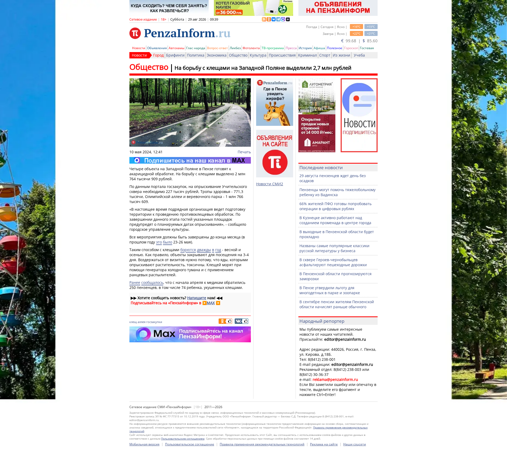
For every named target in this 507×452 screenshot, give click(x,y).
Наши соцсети (354, 444)
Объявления (157, 48)
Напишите (196, 297)
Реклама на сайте (324, 444)
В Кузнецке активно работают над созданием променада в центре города (335, 220)
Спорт (324, 55)
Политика (195, 55)
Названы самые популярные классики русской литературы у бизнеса (334, 248)
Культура (258, 55)
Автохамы (176, 48)
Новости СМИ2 (269, 183)
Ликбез (235, 48)
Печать (244, 151)
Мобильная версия (144, 444)
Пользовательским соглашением (182, 438)
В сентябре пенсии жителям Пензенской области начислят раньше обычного (336, 304)
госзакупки (154, 322)
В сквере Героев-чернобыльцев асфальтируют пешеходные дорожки (333, 262)
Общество (238, 55)
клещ (133, 322)
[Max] (190, 160)
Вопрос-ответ (217, 48)
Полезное (334, 48)
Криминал (307, 55)
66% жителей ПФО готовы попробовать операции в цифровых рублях (335, 206)
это (159, 242)
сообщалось (152, 282)
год (218, 249)
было (167, 242)
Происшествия (282, 55)
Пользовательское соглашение (189, 444)
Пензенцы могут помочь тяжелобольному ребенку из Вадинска (337, 192)
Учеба (359, 55)
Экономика (217, 55)
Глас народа (195, 48)
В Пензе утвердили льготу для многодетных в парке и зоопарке (329, 290)
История (305, 48)
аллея (141, 322)
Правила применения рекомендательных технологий (262, 444)
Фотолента (251, 48)
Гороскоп (351, 48)
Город (158, 55)
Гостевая (367, 48)
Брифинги (175, 55)
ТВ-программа (273, 48)
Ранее (134, 282)
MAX (211, 302)
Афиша (319, 48)
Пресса (291, 48)
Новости (138, 48)
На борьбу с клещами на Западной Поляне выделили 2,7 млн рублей (263, 67)
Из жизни (341, 55)
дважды (204, 249)
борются (188, 249)
